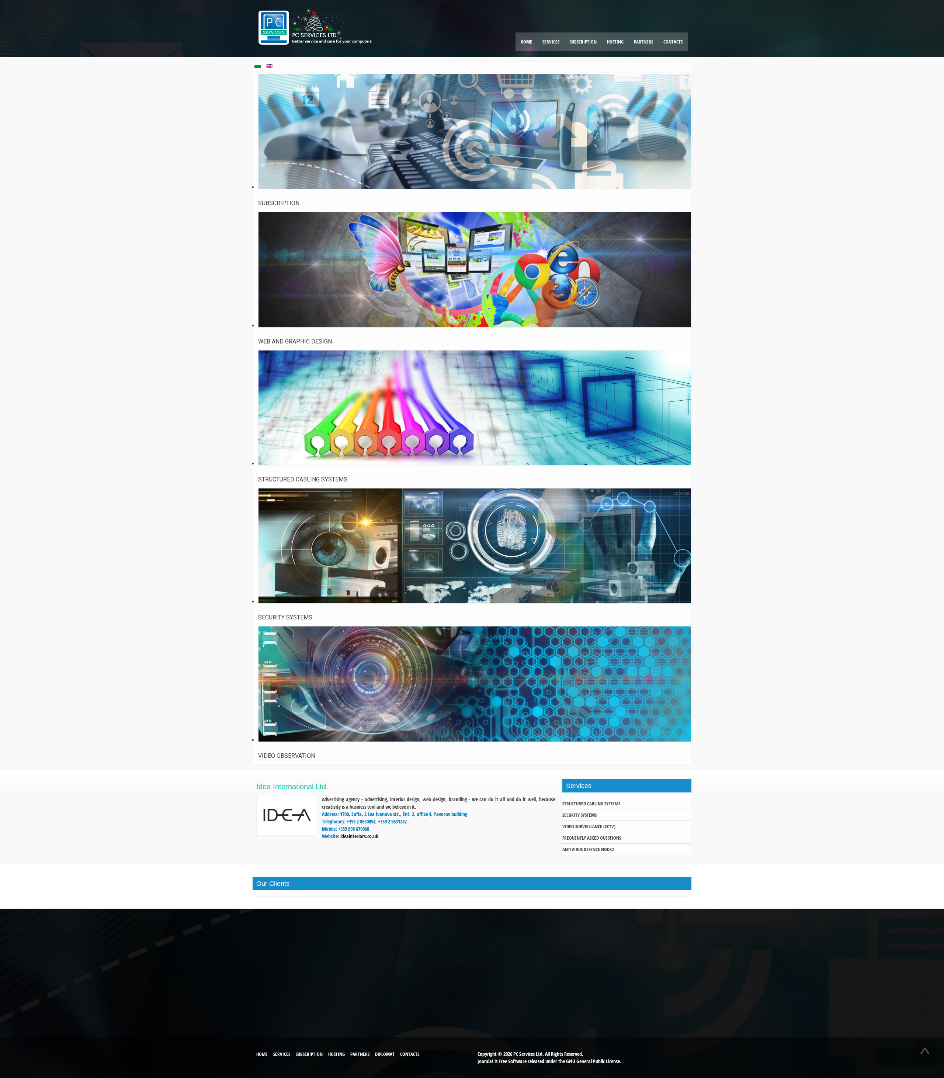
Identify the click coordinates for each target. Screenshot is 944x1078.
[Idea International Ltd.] (286, 833)
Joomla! (485, 1061)
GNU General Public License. (593, 1061)
